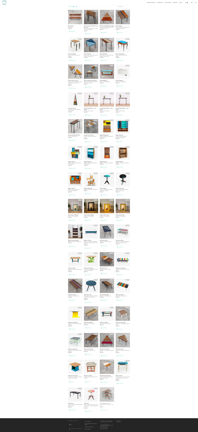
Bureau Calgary (119, 25)
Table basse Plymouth (72, 349)
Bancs (69, 27)
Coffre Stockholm (119, 80)
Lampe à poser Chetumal (73, 214)
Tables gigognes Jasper (105, 403)
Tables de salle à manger (78, 404)
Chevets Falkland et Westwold (90, 80)
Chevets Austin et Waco (73, 80)
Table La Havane (119, 375)
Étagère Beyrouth (119, 135)
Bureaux (117, 27)
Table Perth (86, 403)
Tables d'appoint (92, 28)
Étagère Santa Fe (103, 161)
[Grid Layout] (76, 6)
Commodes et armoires (72, 109)
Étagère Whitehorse (88, 188)
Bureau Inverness (87, 53)
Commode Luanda (72, 108)
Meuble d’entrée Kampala (73, 240)
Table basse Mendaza (88, 322)
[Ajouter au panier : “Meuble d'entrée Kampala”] (70, 236)
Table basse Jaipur (72, 294)
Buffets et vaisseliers (119, 136)
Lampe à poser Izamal (104, 214)
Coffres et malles (102, 81)
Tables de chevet (92, 404)
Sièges (72, 27)
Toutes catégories (71, 110)
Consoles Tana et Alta (88, 135)
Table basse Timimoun (104, 349)
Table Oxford (70, 403)
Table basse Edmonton (88, 268)
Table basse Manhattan (73, 322)
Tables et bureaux (89, 29)
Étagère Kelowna (71, 161)
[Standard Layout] (73, 6)
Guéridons (101, 189)
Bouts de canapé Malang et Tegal (107, 25)
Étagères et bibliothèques (104, 136)
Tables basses (86, 28)
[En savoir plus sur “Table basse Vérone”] (86, 371)
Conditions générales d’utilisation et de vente (91, 424)
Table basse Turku (119, 349)
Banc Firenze (71, 25)
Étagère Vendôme (119, 161)
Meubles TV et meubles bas (88, 241)
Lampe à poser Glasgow (89, 214)
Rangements (108, 81)
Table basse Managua (104, 294)
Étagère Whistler (71, 188)
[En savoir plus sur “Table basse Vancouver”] (70, 371)
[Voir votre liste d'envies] (187, 2)
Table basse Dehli (71, 268)
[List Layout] (75, 6)
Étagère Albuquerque (104, 135)
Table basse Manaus (120, 294)
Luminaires (70, 216)
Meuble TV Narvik (87, 240)
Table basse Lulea (88, 294)
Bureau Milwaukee (103, 53)
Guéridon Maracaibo (120, 188)
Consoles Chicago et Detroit (74, 135)
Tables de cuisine (121, 27)
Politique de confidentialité (89, 426)
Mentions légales (87, 429)
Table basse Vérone (88, 375)
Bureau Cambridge (72, 53)
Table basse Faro (103, 268)
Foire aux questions (88, 421)
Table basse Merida (104, 322)
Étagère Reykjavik (88, 161)
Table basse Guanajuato (121, 268)
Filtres (71, 6)
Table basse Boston (120, 240)
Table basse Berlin (104, 240)
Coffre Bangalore (103, 80)
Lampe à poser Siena (120, 214)
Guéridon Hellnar (103, 188)
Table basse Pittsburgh (120, 322)
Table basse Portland (88, 349)
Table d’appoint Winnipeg (105, 375)
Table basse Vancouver (73, 375)
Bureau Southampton (120, 53)
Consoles (85, 110)
